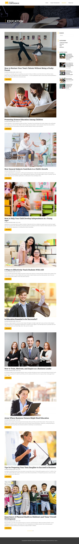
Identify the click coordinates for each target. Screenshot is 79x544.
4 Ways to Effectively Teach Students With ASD (24, 270)
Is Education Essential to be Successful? (21, 319)
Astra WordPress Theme (52, 540)
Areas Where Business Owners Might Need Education (27, 418)
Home (61, 45)
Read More (8, 79)
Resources (62, 47)
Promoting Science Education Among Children (24, 119)
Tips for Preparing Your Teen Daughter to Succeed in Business (30, 467)
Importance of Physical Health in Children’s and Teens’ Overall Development (30, 518)
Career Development (64, 42)
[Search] (73, 35)
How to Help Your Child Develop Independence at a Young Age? (28, 219)
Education (62, 44)
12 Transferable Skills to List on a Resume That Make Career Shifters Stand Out (69, 57)
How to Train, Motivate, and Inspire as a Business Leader (28, 368)
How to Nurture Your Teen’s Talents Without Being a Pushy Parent (29, 69)
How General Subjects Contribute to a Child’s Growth (26, 169)
